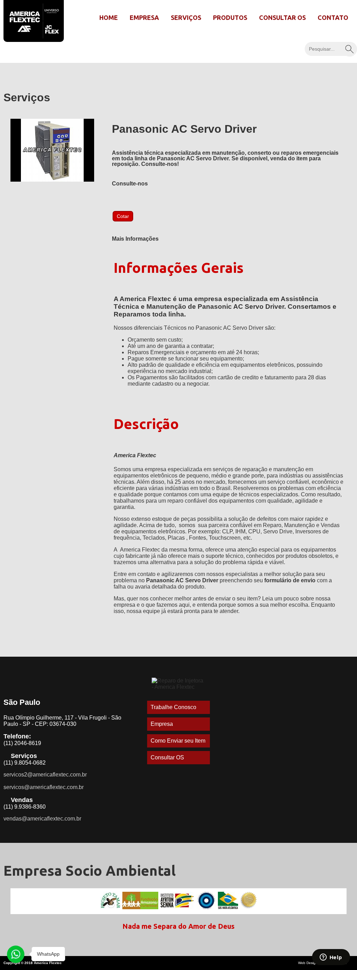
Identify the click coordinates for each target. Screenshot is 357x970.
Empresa (144, 17)
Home (108, 17)
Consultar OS (282, 17)
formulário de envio (290, 580)
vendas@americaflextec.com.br (42, 819)
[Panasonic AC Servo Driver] (52, 180)
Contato (333, 17)
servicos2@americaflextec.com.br (45, 775)
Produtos (230, 17)
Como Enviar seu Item (178, 741)
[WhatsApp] (15, 954)
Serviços (186, 17)
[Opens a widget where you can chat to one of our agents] (331, 958)
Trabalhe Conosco (173, 707)
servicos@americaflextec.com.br (43, 787)
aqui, (185, 605)
